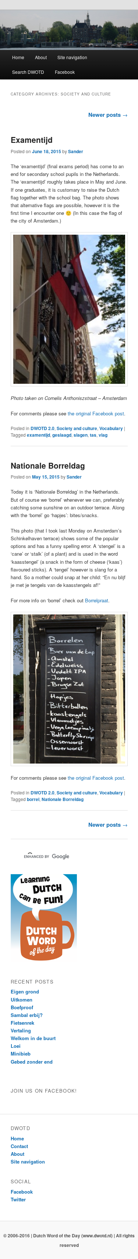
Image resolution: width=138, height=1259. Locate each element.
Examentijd (32, 139)
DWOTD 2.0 (42, 428)
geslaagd (61, 435)
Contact (19, 1146)
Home (18, 57)
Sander (75, 151)
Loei (16, 1045)
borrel (33, 799)
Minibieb (21, 1053)
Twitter (18, 1199)
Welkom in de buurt (33, 1038)
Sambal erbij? (27, 1014)
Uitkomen (21, 999)
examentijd (38, 435)
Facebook (65, 72)
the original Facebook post (96, 413)
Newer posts (108, 115)
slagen (81, 435)
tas (93, 435)
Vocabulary (111, 428)
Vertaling (21, 1030)
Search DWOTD (28, 72)
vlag (103, 435)
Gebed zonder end (32, 1061)
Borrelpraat (96, 600)
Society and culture (77, 428)
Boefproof (22, 1007)
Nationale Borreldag (48, 465)
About (41, 57)
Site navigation (72, 57)
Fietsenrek (22, 1022)
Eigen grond (25, 991)
